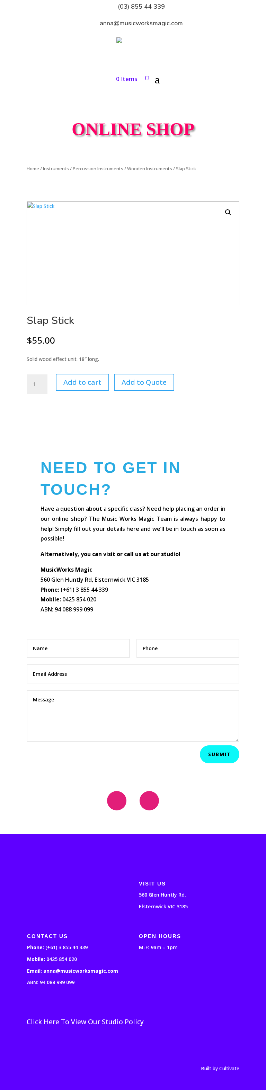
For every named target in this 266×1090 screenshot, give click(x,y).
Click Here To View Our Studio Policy (85, 1021)
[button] (228, 212)
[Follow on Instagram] (149, 800)
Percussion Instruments (98, 168)
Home (33, 168)
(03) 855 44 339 (141, 6)
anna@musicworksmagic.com (141, 23)
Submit (219, 754)
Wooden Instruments (149, 168)
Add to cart (82, 382)
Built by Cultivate (220, 1068)
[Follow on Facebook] (116, 800)
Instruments (56, 168)
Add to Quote (144, 382)
